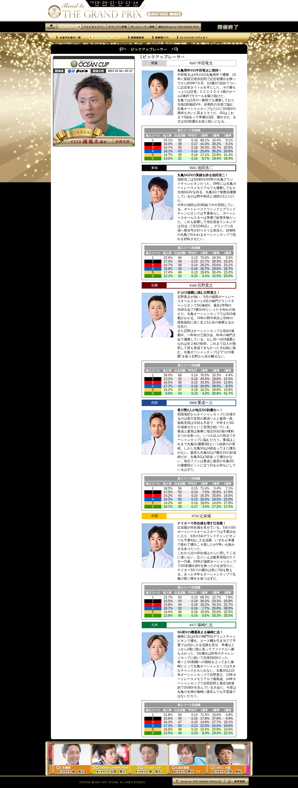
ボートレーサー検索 (142, 27)
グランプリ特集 (118, 27)
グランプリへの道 (69, 27)
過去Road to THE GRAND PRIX (178, 27)
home (51, 27)
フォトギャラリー (94, 27)
